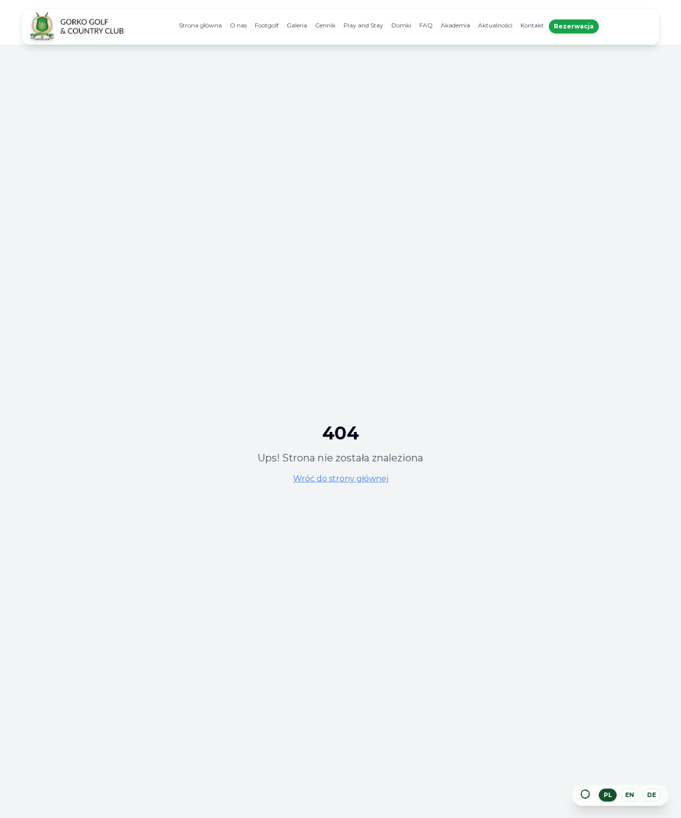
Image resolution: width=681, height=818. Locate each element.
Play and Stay (363, 25)
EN (629, 795)
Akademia (455, 25)
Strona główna (200, 25)
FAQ (426, 25)
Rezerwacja (574, 26)
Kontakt (532, 25)
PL (608, 795)
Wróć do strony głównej (340, 478)
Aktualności (495, 25)
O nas (238, 25)
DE (651, 795)
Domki (401, 25)
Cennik (325, 25)
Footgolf (267, 25)
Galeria (297, 25)
